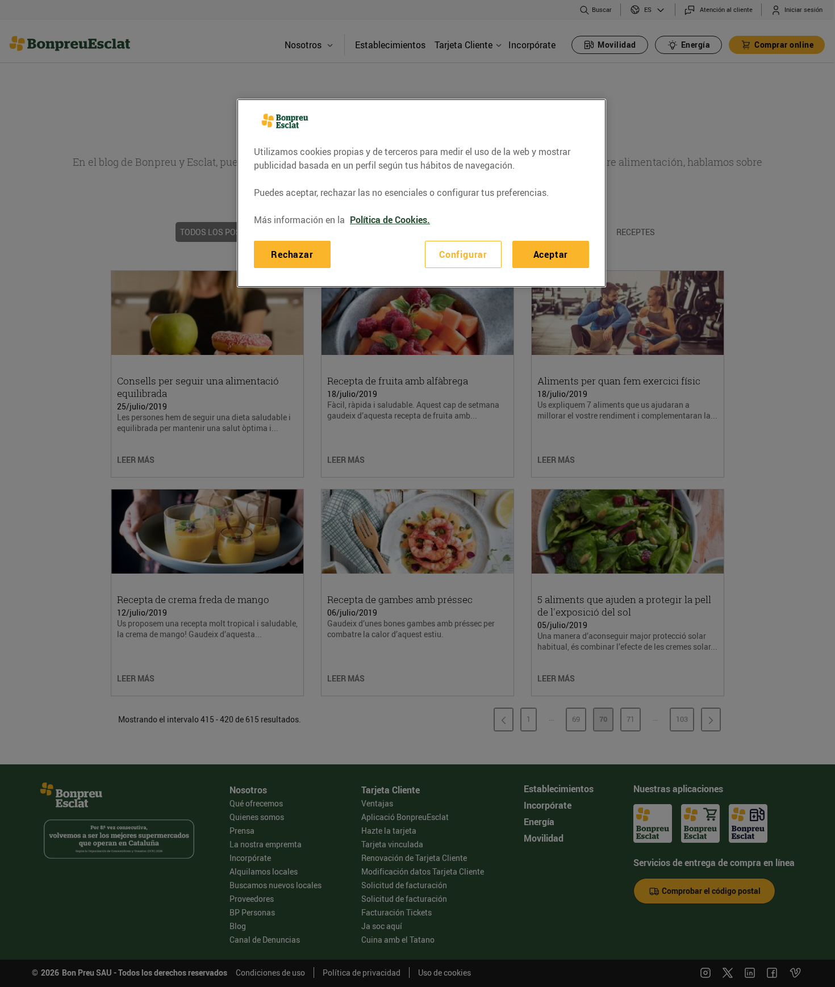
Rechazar (292, 254)
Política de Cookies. (390, 220)
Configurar (463, 254)
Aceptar (551, 254)
